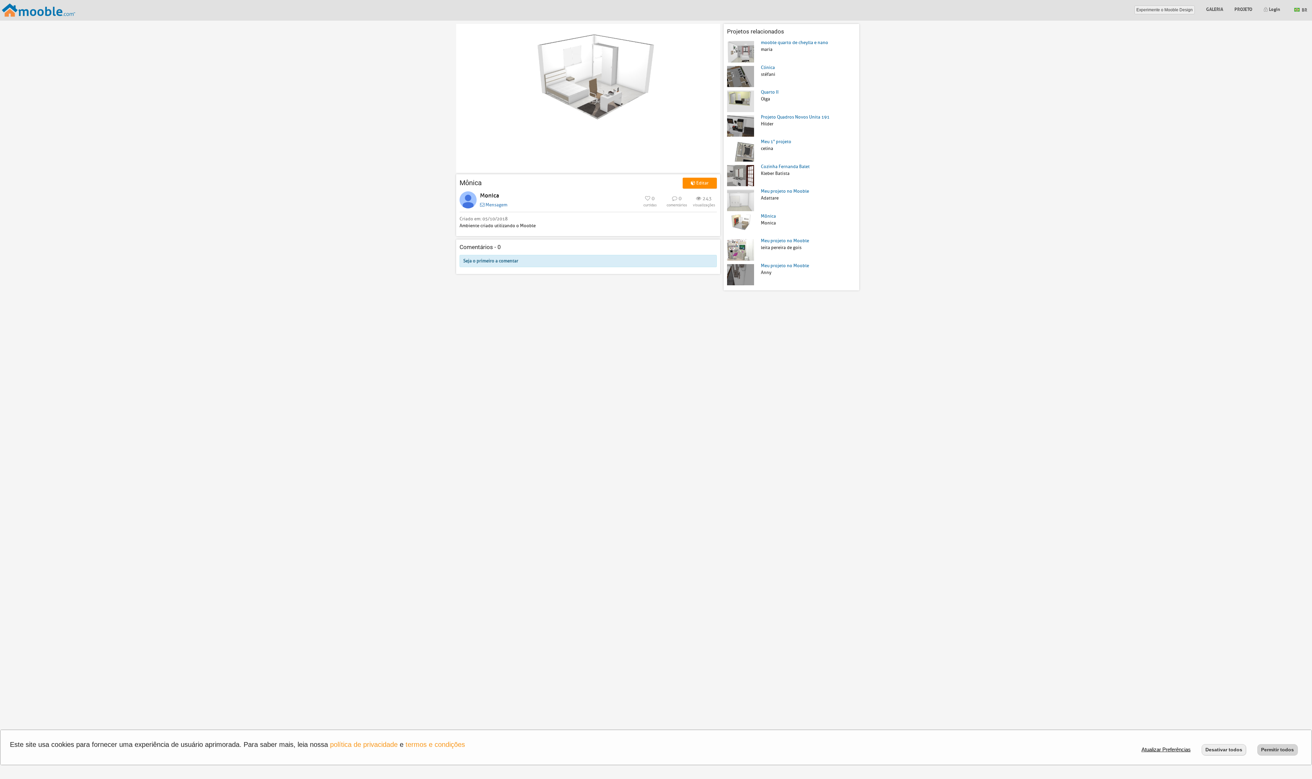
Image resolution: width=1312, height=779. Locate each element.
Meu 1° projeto (776, 142)
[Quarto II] (740, 101)
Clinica (768, 67)
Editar (702, 183)
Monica (489, 195)
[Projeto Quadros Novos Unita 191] (740, 125)
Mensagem (495, 205)
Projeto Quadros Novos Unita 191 (795, 117)
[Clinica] (740, 76)
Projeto (1243, 8)
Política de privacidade (364, 744)
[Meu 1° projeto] (740, 150)
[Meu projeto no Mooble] (740, 200)
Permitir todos (1277, 749)
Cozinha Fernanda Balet (785, 166)
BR (1304, 9)
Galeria (1214, 8)
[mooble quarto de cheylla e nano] (740, 51)
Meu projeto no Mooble (785, 191)
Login (1274, 8)
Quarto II (770, 92)
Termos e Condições (435, 744)
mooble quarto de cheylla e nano (794, 42)
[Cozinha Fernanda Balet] (740, 175)
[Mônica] (740, 225)
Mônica (768, 216)
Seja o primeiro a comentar (490, 261)
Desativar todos (1223, 749)
